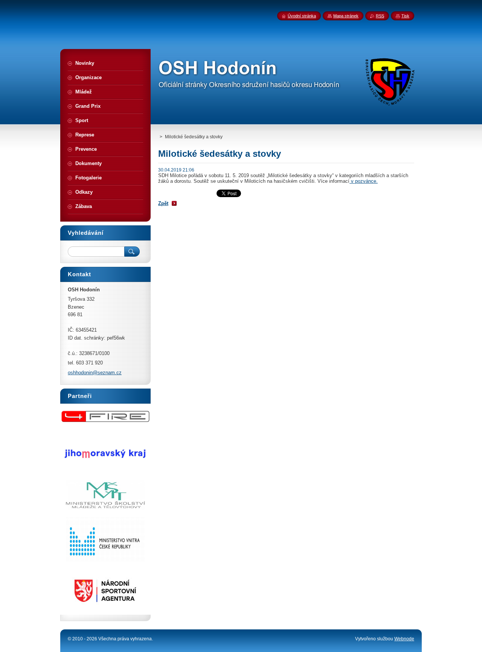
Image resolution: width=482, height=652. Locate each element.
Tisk (405, 16)
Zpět (163, 203)
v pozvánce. (363, 181)
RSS (380, 16)
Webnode (404, 639)
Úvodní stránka (302, 16)
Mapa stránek (345, 16)
